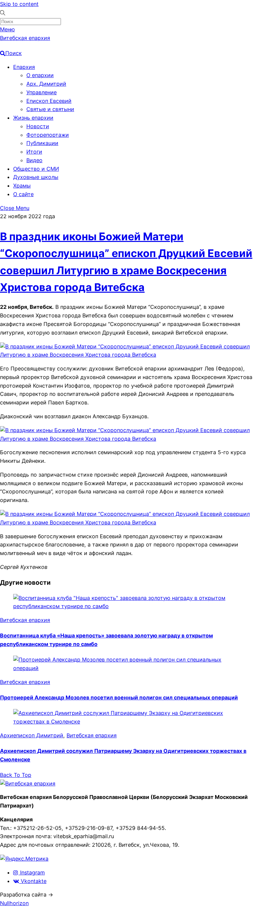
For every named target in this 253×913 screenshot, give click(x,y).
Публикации (42, 143)
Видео (34, 160)
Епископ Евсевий (48, 101)
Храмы (22, 185)
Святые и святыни (50, 109)
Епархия (24, 67)
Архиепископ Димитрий (31, 735)
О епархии (40, 75)
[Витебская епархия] (27, 783)
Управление (41, 92)
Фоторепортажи (47, 135)
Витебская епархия (25, 620)
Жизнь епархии (33, 117)
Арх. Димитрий (46, 83)
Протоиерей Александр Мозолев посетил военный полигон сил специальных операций (119, 697)
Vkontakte (32, 881)
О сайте (23, 194)
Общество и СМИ (36, 168)
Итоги (34, 151)
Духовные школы (35, 177)
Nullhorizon (14, 903)
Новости (37, 126)
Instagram (31, 872)
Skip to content (19, 4)
